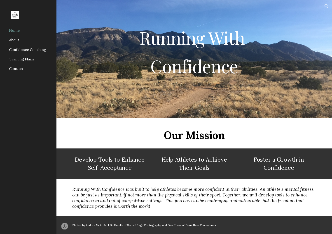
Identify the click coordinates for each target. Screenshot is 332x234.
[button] (326, 6)
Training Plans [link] (21, 59)
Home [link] (14, 30)
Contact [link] (16, 68)
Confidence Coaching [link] (27, 49)
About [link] (14, 40)
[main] (194, 58)
